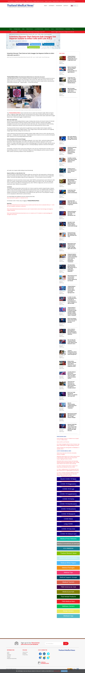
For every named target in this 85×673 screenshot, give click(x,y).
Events (52, 29)
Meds (23, 29)
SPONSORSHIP (59, 5)
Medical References (60, 29)
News (11, 29)
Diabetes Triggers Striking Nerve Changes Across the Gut (51, 31)
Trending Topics (17, 29)
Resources (47, 29)
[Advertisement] (42, 18)
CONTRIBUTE (51, 5)
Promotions (68, 29)
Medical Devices (29, 29)
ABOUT (45, 5)
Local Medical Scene (39, 29)
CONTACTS (65, 5)
